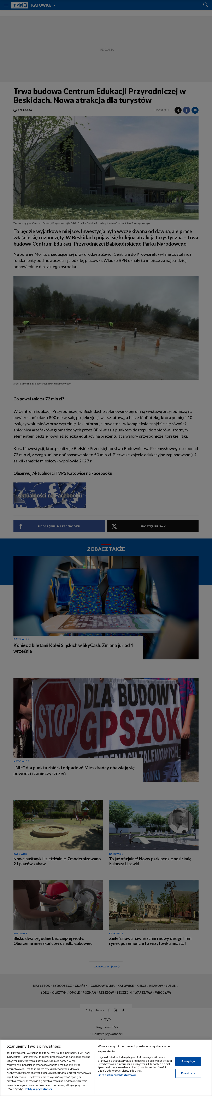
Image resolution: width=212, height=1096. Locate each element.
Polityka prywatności (38, 1089)
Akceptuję (188, 1061)
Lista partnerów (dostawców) (117, 1075)
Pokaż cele (188, 1073)
